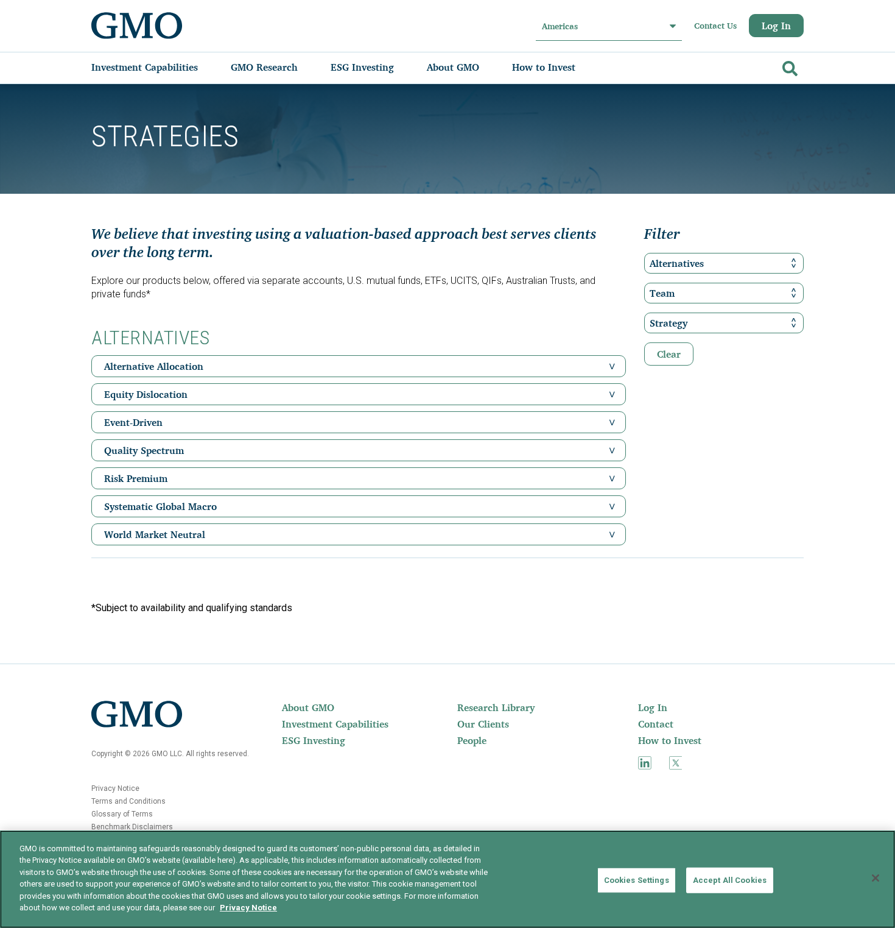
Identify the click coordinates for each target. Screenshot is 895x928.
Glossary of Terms (122, 814)
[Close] (875, 878)
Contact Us (715, 25)
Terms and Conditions (128, 801)
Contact (655, 724)
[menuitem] (156, 67)
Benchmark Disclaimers (132, 827)
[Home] (137, 25)
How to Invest (669, 740)
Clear (669, 354)
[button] (612, 366)
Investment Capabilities (335, 724)
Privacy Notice (115, 788)
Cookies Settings (636, 880)
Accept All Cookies (730, 880)
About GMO (308, 707)
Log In (776, 25)
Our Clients (483, 724)
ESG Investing (313, 740)
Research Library (496, 707)
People (471, 740)
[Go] (788, 66)
